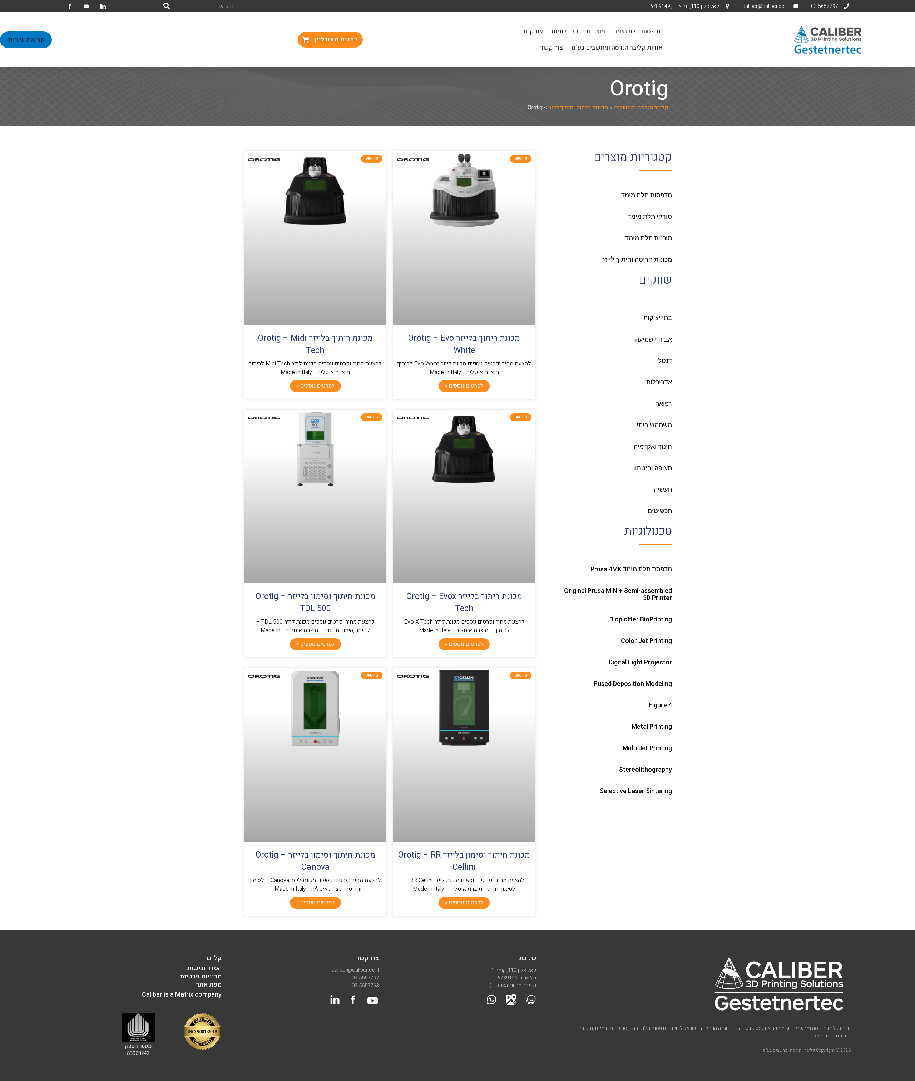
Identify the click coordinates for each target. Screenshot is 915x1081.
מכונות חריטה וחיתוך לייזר (637, 259)
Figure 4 (660, 705)
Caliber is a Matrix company (182, 994)
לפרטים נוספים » (464, 386)
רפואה (663, 403)
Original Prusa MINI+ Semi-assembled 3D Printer (618, 594)
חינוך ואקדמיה (653, 446)
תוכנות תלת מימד (648, 238)
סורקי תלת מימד (650, 216)
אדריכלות (659, 382)
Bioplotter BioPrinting (640, 619)
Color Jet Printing (646, 640)
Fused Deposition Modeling (633, 683)
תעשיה (663, 489)
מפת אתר (209, 984)
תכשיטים (660, 511)
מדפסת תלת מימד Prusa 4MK (631, 569)
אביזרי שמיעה (653, 339)
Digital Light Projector (640, 662)
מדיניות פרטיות (201, 976)
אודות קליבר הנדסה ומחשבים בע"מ (617, 48)
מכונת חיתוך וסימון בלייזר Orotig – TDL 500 (315, 602)
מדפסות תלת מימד (638, 31)
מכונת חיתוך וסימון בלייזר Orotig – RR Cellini (464, 861)
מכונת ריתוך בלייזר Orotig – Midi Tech (315, 344)
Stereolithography (645, 769)
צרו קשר (367, 958)
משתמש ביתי (654, 425)
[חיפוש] (166, 6)
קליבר (213, 958)
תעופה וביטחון (652, 468)
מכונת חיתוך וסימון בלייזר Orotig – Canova (315, 861)
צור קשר (551, 48)
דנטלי (664, 360)
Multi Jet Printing (647, 748)
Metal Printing (652, 726)
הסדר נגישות (204, 968)
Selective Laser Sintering (636, 791)
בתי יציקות (657, 317)
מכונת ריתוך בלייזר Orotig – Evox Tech (464, 602)
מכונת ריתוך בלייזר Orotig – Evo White (464, 344)
